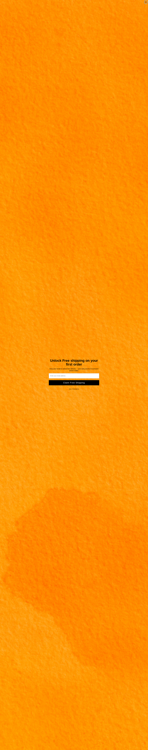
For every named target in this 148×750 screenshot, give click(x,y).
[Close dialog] (145, 2)
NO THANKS (74, 389)
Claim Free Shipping (74, 383)
